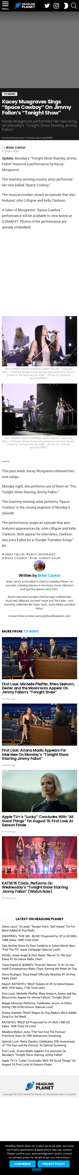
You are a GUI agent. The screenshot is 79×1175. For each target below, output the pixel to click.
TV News (31, 631)
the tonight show (46, 558)
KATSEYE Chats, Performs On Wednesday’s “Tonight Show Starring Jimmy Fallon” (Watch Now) (35, 887)
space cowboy (16, 558)
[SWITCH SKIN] (66, 6)
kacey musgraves (42, 554)
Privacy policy (53, 1164)
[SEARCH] (74, 6)
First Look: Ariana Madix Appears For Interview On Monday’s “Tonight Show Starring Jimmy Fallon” (35, 754)
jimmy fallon (15, 554)
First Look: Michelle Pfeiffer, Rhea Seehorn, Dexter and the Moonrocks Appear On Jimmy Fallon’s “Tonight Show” (38, 688)
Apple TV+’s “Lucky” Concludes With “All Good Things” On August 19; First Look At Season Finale (37, 821)
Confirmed (22, 1164)
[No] (36, 1169)
